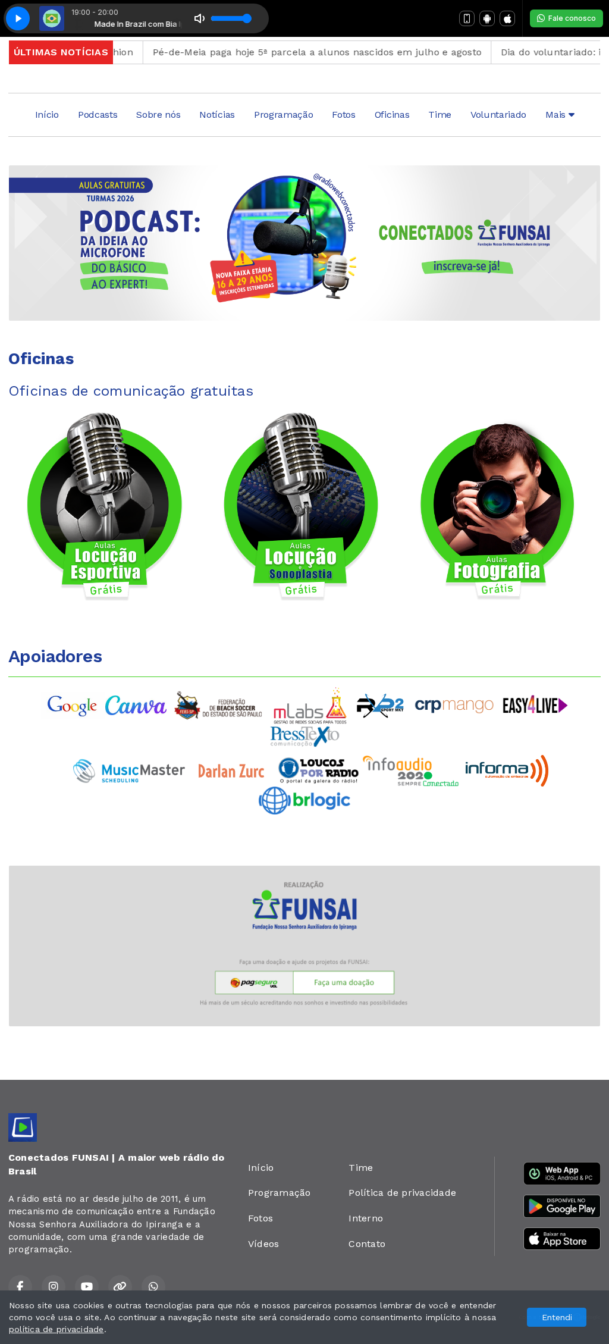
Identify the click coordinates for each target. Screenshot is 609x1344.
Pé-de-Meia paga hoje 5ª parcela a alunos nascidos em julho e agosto (289, 52)
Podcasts (97, 114)
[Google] (73, 704)
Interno (366, 1218)
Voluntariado (498, 114)
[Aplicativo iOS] (507, 18)
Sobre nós (158, 114)
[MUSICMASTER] (129, 769)
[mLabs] (310, 704)
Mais (556, 114)
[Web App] (467, 18)
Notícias (216, 114)
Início (47, 114)
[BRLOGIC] (304, 799)
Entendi (557, 1317)
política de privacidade (56, 1329)
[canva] (136, 704)
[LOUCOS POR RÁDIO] (318, 769)
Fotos (343, 114)
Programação (283, 114)
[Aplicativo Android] (487, 18)
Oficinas (392, 114)
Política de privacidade (402, 1192)
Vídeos (263, 1243)
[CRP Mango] (454, 704)
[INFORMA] (507, 769)
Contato (367, 1243)
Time (439, 114)
